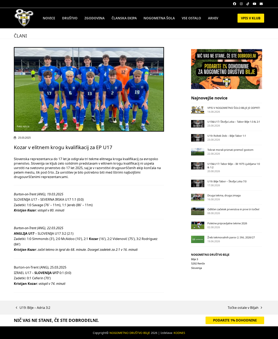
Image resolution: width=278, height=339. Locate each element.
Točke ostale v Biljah (243, 307)
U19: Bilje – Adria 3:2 (33, 307)
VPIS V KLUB (250, 18)
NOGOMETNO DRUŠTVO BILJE (129, 333)
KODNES (179, 333)
